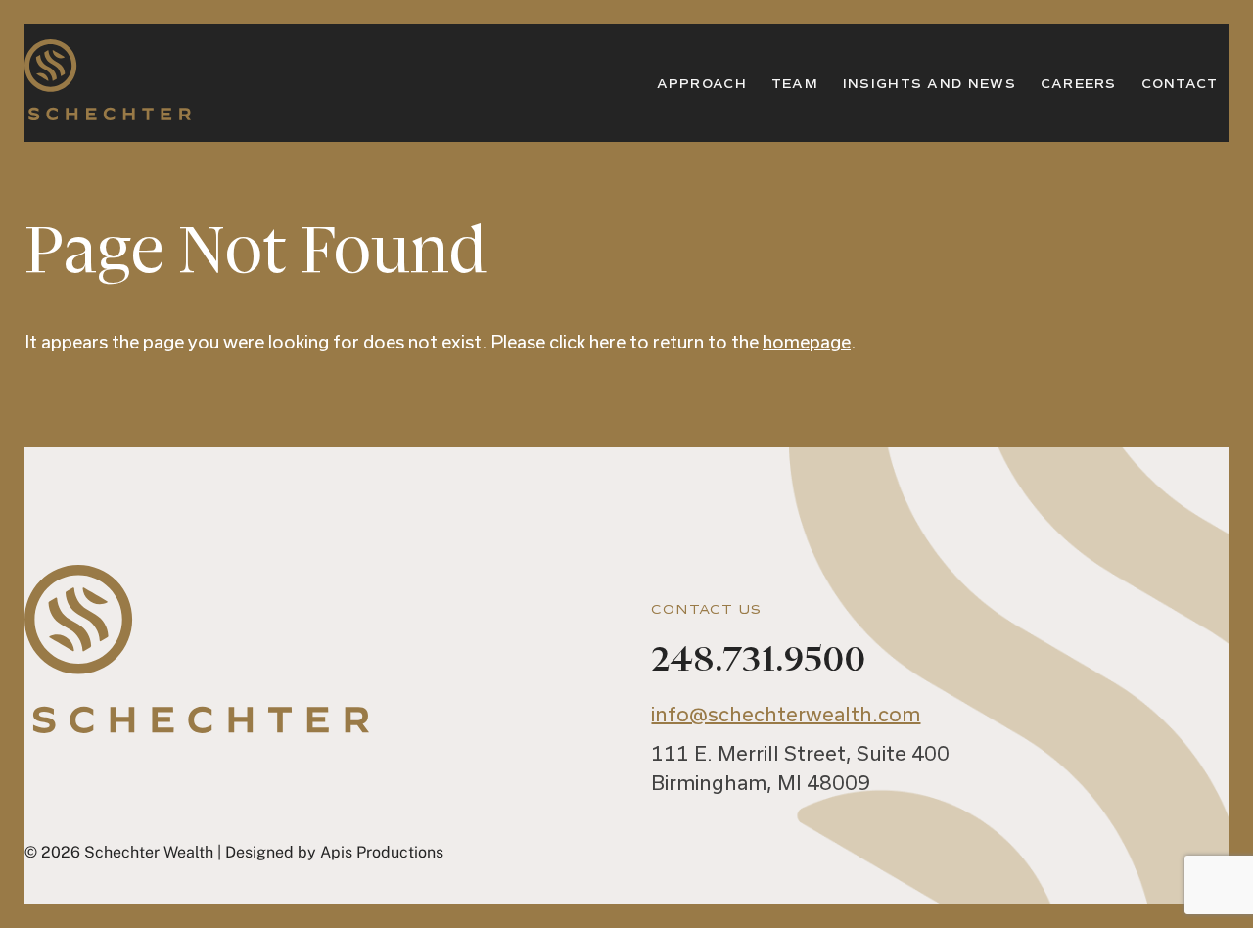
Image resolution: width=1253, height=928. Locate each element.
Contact (1180, 84)
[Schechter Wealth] (107, 108)
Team (794, 84)
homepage (807, 341)
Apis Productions (381, 852)
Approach (702, 84)
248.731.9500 (758, 659)
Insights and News (929, 84)
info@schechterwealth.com (785, 713)
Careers (1079, 84)
